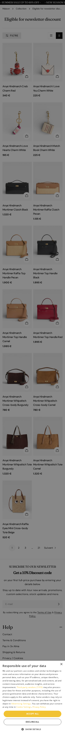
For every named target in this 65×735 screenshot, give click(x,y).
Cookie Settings (24, 707)
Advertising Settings (21, 703)
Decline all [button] (32, 721)
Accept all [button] (32, 713)
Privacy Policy (39, 707)
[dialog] (32, 698)
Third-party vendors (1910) (30, 687)
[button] (32, 729)
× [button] (61, 664)
